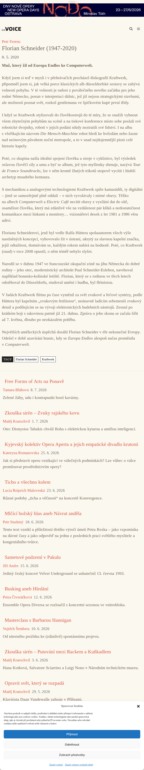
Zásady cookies (56, 764)
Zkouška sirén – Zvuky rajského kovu (42, 413)
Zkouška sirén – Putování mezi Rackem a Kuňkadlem (58, 651)
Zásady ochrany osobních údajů (79, 764)
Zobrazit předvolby (72, 755)
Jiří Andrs (10, 566)
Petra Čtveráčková (17, 597)
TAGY (7, 359)
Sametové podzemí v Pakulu (33, 557)
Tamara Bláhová (16, 390)
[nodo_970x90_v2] (72, 10)
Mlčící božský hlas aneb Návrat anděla (43, 513)
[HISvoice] (12, 29)
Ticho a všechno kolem (27, 482)
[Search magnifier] (131, 28)
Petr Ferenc (11, 41)
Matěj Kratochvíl (16, 421)
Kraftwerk (48, 359)
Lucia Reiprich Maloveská (24, 490)
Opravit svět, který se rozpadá (34, 683)
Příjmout (72, 734)
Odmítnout (72, 744)
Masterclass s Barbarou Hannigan (38, 620)
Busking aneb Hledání (26, 588)
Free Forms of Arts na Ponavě (34, 381)
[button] (138, 706)
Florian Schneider (26, 359)
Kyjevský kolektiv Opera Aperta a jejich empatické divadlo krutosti (71, 444)
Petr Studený (13, 522)
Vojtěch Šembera (16, 629)
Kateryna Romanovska (21, 453)
